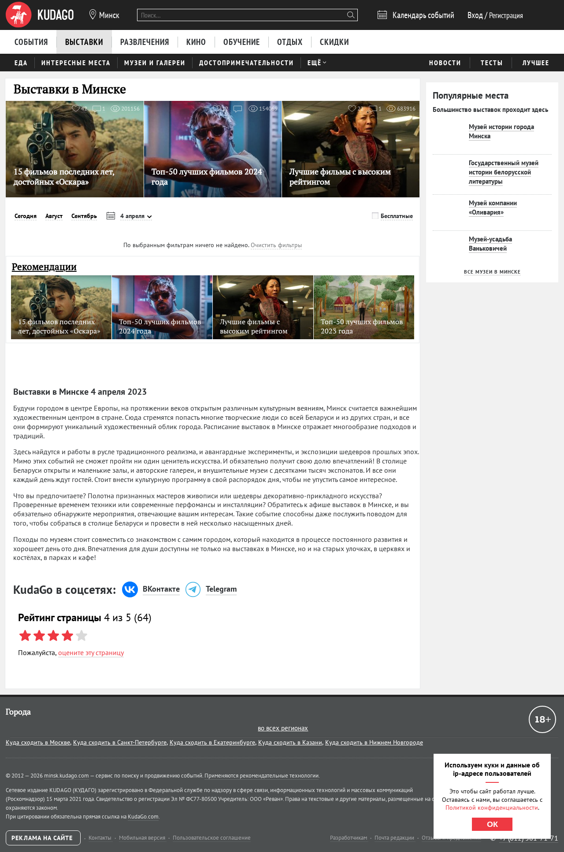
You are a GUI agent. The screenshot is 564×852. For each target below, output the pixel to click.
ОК (492, 824)
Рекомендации (44, 267)
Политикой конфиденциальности (491, 807)
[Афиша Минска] (40, 15)
